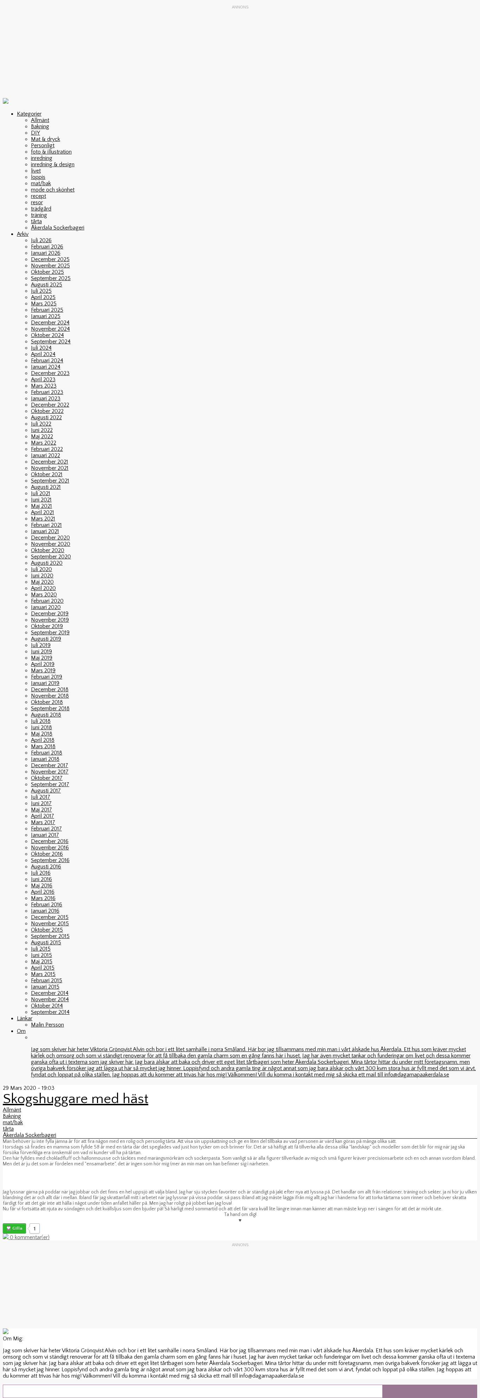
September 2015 (50, 936)
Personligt (42, 145)
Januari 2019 (45, 683)
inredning (41, 158)
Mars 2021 (43, 519)
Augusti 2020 (47, 563)
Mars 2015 (43, 974)
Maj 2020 (42, 582)
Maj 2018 (41, 734)
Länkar (24, 1018)
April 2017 (42, 816)
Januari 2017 (45, 835)
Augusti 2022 (46, 417)
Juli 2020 (41, 569)
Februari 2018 (46, 753)
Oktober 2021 (47, 474)
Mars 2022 (43, 443)
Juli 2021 (40, 493)
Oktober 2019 (47, 626)
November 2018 (50, 696)
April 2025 (43, 297)
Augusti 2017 (46, 791)
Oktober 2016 (47, 854)
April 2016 (42, 892)
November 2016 (50, 847)
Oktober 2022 (47, 411)
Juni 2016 (41, 879)
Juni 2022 (42, 430)
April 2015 (42, 968)
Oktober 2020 (47, 550)
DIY (35, 133)
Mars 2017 (43, 822)
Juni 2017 (41, 803)
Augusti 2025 (46, 284)
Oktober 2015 (47, 930)
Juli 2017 (40, 797)
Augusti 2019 (46, 639)
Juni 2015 (41, 955)
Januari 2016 (45, 911)
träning (39, 215)
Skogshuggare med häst (75, 1099)
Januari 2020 (46, 607)
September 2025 (51, 278)
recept (38, 196)
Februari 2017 (46, 829)
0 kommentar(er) (29, 1237)
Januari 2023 (45, 398)
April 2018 (42, 740)
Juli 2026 (41, 240)
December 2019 (50, 613)
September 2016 (50, 860)
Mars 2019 (43, 670)
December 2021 (49, 462)
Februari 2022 (47, 449)
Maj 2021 (41, 506)
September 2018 (50, 708)
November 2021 (50, 468)
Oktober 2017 (47, 778)
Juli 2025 (41, 291)
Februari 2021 (46, 525)
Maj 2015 (41, 961)
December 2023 (50, 373)
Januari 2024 (45, 367)
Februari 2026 (47, 247)
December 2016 (50, 841)
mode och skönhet (52, 190)
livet (36, 171)
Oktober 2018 (47, 702)
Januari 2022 (45, 455)
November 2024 (50, 329)
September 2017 (50, 784)
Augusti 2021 (46, 487)
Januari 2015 (45, 987)
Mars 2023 (44, 386)
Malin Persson (47, 1025)
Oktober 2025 (47, 272)
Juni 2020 (42, 575)
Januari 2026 (45, 253)
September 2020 (51, 557)
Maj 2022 (42, 436)
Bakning (40, 126)
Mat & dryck (45, 139)
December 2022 (50, 405)
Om (21, 1031)
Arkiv (22, 234)
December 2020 (50, 538)
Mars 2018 (43, 746)
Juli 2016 (41, 873)
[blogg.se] (5, 102)
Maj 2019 (41, 658)
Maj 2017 (41, 810)
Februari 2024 (47, 360)
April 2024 (43, 354)
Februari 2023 (47, 392)
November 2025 (50, 266)
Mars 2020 (44, 594)
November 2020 (50, 544)
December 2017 (49, 765)
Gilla (17, 1228)
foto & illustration (51, 152)
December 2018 (50, 689)
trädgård (41, 209)
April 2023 (43, 379)
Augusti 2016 (46, 866)
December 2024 (50, 322)
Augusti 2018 (46, 715)
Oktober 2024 (47, 335)
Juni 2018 (41, 727)
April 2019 (42, 664)
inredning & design (52, 164)
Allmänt (40, 120)
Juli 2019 (41, 645)
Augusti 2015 (46, 942)
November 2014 (50, 999)
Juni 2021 (41, 500)
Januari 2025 (45, 316)
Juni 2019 (41, 651)
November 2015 (50, 923)
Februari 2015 (46, 980)
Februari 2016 (46, 904)
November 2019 (50, 620)
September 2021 (50, 481)
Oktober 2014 (47, 1006)
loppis (38, 177)
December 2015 (50, 917)
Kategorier (29, 114)
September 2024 (51, 341)
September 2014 (50, 1012)
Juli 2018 (41, 721)
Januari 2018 (45, 759)
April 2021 (42, 512)
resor (37, 202)
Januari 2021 (45, 531)
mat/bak (41, 183)
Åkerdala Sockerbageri (57, 228)
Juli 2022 (41, 424)
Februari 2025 (47, 310)
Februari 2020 (47, 601)
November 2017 (50, 772)
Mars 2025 (44, 303)
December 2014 (50, 993)
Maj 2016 (41, 885)
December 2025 (50, 259)
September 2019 (50, 632)
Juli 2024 (41, 348)
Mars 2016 (43, 898)
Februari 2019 (46, 677)
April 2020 (43, 588)
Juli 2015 (41, 949)
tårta (36, 221)
